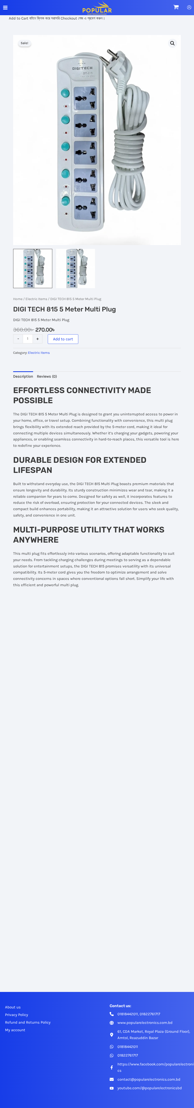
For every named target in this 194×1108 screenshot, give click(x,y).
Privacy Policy (16, 1014)
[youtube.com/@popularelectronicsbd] (146, 1088)
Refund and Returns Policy (28, 1022)
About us (13, 1007)
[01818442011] (124, 1047)
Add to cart (63, 339)
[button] (172, 43)
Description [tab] (23, 376)
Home (17, 299)
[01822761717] (124, 1055)
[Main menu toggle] (5, 8)
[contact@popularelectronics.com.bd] (145, 1079)
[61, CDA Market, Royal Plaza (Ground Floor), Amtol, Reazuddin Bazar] (152, 1034)
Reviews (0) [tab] (47, 376)
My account (15, 1030)
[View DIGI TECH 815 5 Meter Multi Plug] (32, 268)
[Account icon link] (189, 7)
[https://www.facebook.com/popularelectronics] (152, 1067)
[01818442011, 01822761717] (135, 1014)
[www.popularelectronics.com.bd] (141, 1023)
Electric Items (36, 299)
